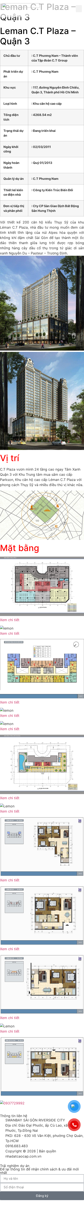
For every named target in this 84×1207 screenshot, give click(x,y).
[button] (79, 8)
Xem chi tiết (9, 620)
